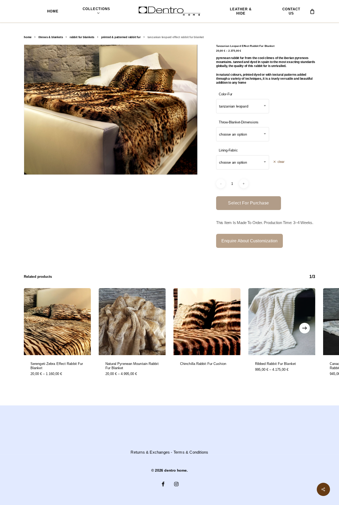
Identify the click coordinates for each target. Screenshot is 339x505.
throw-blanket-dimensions (238, 122)
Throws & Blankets (50, 37)
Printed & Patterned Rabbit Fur (121, 37)
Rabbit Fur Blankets (82, 37)
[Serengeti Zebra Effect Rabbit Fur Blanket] (57, 321)
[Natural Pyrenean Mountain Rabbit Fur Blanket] (132, 321)
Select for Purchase (248, 203)
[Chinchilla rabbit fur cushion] (206, 321)
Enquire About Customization (249, 241)
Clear (281, 161)
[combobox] (242, 106)
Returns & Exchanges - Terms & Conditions (169, 452)
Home (28, 37)
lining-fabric (228, 150)
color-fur (225, 94)
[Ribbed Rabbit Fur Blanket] (281, 321)
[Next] (304, 328)
